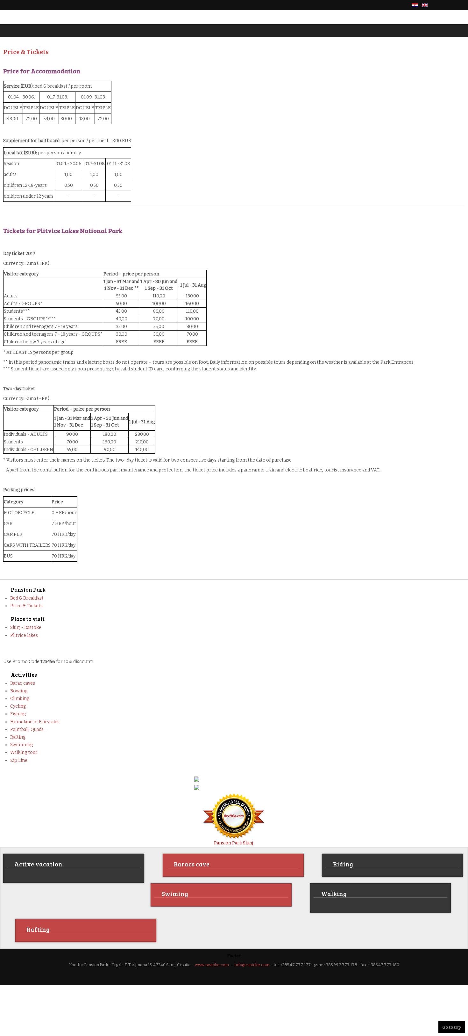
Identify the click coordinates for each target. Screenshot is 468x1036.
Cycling (18, 706)
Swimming (21, 745)
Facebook (439, 5)
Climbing (19, 698)
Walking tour (24, 752)
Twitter (450, 5)
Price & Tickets (26, 606)
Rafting (17, 737)
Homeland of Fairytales (35, 722)
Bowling (18, 691)
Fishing (18, 714)
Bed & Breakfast (27, 598)
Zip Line (18, 760)
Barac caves (22, 683)
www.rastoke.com (212, 963)
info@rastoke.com (252, 963)
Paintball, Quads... (28, 729)
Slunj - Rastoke (25, 627)
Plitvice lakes (24, 635)
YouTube (461, 5)
